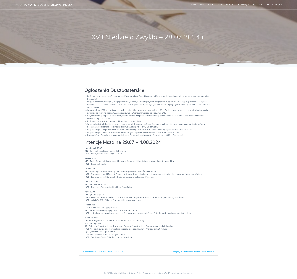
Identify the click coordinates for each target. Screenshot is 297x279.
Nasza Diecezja (273, 5)
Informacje (242, 5)
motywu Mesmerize (184, 273)
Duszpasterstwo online (220, 5)
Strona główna (196, 5)
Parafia (256, 5)
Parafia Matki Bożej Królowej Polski (44, 4)
